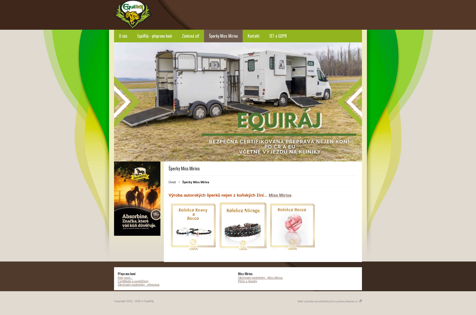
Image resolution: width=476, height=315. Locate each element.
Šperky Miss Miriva (223, 36)
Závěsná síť (190, 36)
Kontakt (254, 36)
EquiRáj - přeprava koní (154, 36)
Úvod (172, 182)
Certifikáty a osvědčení (133, 281)
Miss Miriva (280, 195)
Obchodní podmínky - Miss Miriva (260, 278)
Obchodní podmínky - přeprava (138, 285)
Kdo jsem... (125, 278)
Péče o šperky (247, 281)
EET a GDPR (278, 36)
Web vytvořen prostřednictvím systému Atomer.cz (328, 301)
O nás (123, 36)
